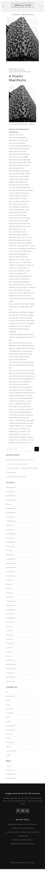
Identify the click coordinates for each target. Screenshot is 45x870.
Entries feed (10, 770)
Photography (11, 730)
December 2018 (11, 533)
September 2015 (11, 618)
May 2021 (9, 504)
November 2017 (11, 559)
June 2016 (9, 584)
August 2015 (10, 622)
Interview (9, 708)
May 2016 (9, 588)
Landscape (10, 713)
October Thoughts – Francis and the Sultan (21, 468)
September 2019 (11, 521)
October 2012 (10, 673)
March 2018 (10, 554)
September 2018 (11, 542)
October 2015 (10, 614)
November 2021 (11, 495)
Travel (8, 746)
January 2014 (10, 660)
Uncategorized (11, 751)
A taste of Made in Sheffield (16, 476)
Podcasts (9, 734)
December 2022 (11, 487)
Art (7, 692)
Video (8, 755)
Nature (8, 721)
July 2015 (9, 626)
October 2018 (10, 538)
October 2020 (10, 517)
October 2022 (10, 491)
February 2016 (11, 601)
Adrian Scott (16, 72)
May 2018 (9, 550)
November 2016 (11, 567)
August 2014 (10, 643)
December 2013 (11, 664)
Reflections (10, 742)
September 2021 (11, 500)
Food (8, 704)
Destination (10, 696)
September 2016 (11, 576)
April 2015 (9, 635)
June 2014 (9, 651)
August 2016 (10, 580)
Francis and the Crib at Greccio (22, 843)
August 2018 (10, 546)
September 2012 (11, 677)
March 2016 (10, 597)
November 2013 (11, 668)
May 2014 (9, 656)
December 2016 (11, 563)
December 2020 (11, 508)
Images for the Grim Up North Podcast (19, 460)
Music (8, 717)
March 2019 (10, 529)
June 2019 (9, 525)
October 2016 (10, 571)
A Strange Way (11, 472)
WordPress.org (11, 778)
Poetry (23, 70)
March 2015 (10, 639)
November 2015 (11, 609)
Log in (8, 765)
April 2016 (9, 592)
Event (8, 700)
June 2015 (9, 630)
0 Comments (26, 72)
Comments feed (11, 774)
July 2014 (9, 647)
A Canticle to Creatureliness (16, 464)
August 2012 (10, 681)
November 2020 (11, 512)
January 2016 (10, 605)
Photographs (15, 70)
